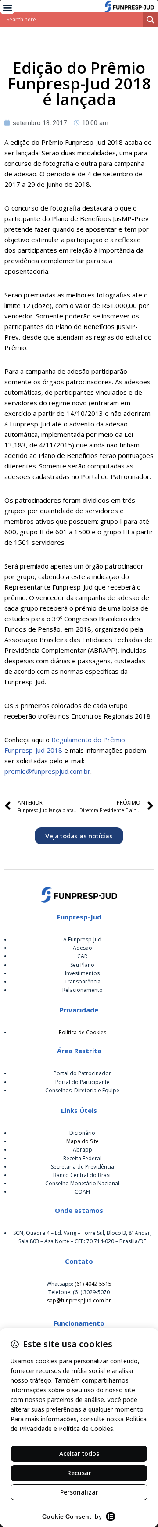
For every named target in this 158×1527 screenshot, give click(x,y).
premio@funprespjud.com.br (47, 771)
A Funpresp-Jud (82, 939)
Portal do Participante (82, 1082)
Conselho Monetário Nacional (82, 1183)
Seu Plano (82, 965)
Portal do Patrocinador (82, 1073)
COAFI (82, 1191)
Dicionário (82, 1133)
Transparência (83, 981)
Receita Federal (82, 1158)
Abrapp (82, 1149)
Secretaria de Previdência (82, 1166)
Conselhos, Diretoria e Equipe (82, 1090)
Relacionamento (82, 990)
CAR (82, 956)
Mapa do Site (82, 1141)
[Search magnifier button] (150, 19)
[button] (7, 7)
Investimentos (82, 973)
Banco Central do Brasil (82, 1175)
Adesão (82, 947)
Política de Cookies (82, 1032)
